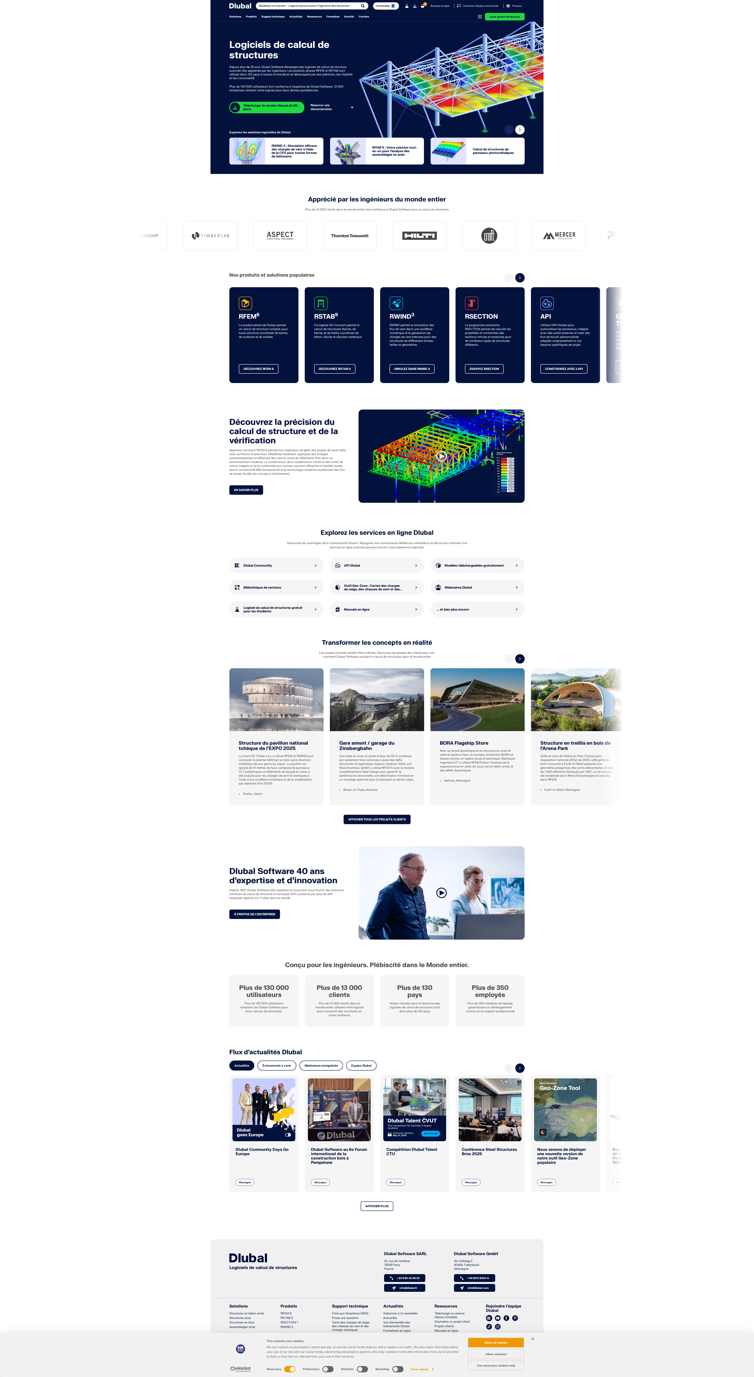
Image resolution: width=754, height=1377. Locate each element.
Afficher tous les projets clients (377, 819)
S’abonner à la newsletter (400, 1313)
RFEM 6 (286, 1313)
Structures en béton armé (246, 1313)
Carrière (364, 16)
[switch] (328, 1369)
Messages (245, 1182)
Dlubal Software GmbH (476, 1254)
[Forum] (489, 1318)
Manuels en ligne (446, 1331)
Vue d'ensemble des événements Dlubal (396, 1324)
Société (349, 16)
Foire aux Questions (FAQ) (350, 1313)
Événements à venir (277, 1066)
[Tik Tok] (489, 1327)
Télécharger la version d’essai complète (450, 1315)
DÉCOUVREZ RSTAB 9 (335, 369)
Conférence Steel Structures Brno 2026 (489, 1152)
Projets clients (444, 1326)
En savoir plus (246, 490)
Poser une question (345, 1318)
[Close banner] (532, 1339)
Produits (251, 16)
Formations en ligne (397, 1331)
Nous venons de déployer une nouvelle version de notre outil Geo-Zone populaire (561, 1156)
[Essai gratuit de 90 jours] (415, 6)
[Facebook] (506, 1318)
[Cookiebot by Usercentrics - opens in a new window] (240, 1369)
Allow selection (496, 1354)
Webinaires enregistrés (321, 1066)
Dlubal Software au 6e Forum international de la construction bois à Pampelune (339, 1156)
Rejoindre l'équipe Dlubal (503, 1308)
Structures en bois (241, 1322)
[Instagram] (498, 1327)
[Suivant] (520, 129)
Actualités (295, 16)
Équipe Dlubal (361, 1066)
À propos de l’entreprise (254, 914)
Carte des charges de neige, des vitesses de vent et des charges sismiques (351, 1326)
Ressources (314, 16)
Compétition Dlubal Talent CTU (411, 1152)
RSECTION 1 (289, 1322)
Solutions (235, 16)
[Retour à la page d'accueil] (240, 6)
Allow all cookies (496, 1342)
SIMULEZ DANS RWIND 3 (412, 369)
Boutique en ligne (439, 5)
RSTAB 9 (287, 1318)
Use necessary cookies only (496, 1365)
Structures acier (240, 1318)
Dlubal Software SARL (405, 1254)
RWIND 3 (287, 1327)
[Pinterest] (515, 1318)
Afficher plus (377, 1206)
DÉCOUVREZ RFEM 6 (258, 369)
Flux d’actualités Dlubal (265, 1052)
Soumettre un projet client (452, 1322)
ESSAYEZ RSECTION (484, 369)
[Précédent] (509, 129)
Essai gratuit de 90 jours (505, 16)
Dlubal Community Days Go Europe (262, 1152)
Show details (420, 1369)
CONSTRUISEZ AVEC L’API (564, 369)
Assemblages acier (242, 1327)
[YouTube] (498, 1318)
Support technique (273, 16)
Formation (333, 16)
